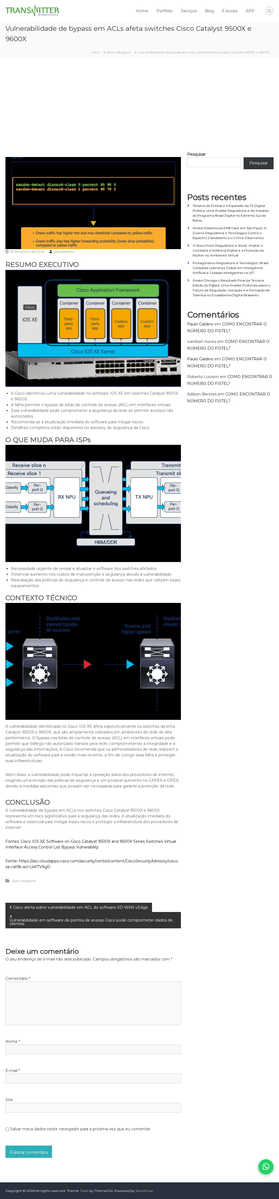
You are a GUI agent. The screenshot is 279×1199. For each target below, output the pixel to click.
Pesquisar (196, 154)
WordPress (144, 1191)
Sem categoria (119, 52)
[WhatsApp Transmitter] (266, 1166)
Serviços (189, 10)
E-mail (12, 1070)
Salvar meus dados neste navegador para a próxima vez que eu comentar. (80, 1128)
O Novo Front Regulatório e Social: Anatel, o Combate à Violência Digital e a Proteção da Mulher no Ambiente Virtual (228, 250)
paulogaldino (64, 251)
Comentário (18, 978)
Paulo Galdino (200, 324)
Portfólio (164, 10)
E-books (230, 10)
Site (9, 1099)
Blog (209, 10)
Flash (84, 1191)
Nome (12, 1041)
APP (250, 10)
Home (142, 10)
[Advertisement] (139, 105)
